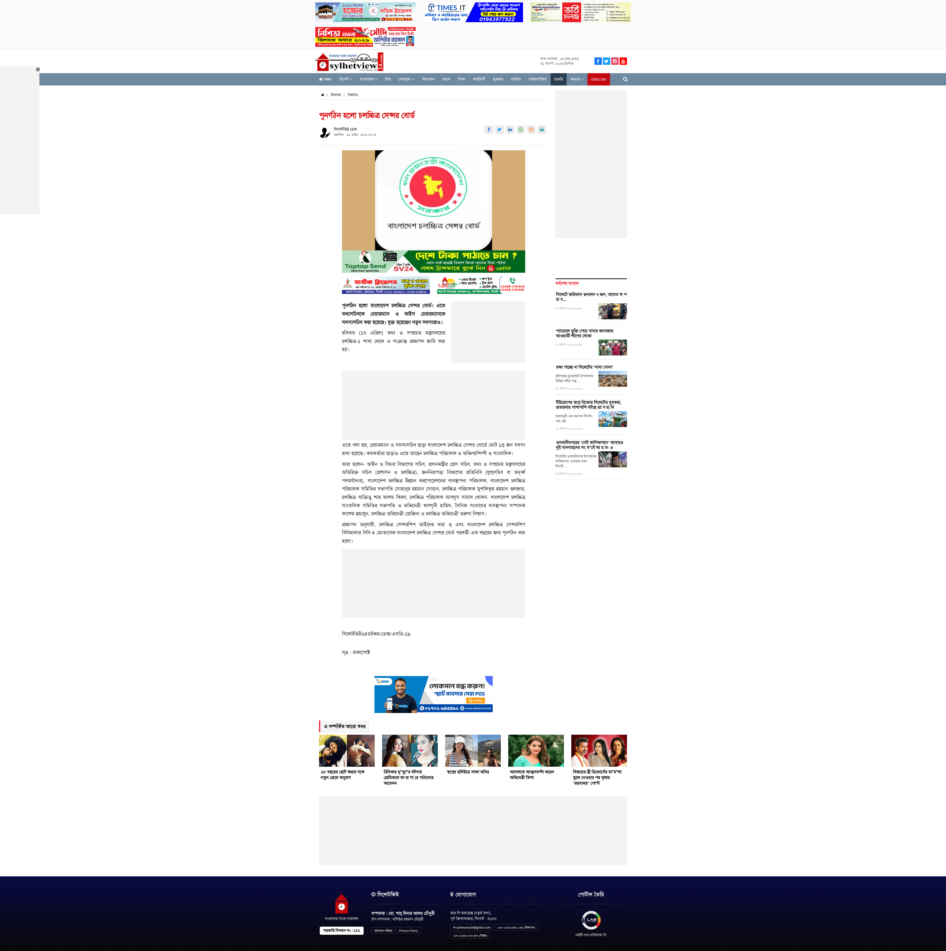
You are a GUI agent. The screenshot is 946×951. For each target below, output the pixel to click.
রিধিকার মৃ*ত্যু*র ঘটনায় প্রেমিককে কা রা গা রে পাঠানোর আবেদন (409, 777)
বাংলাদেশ (367, 79)
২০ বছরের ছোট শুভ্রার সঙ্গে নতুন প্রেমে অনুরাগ (342, 775)
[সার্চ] (625, 79)
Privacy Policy (408, 931)
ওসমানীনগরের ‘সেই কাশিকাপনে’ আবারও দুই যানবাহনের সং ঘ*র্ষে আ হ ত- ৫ (589, 445)
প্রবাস (446, 79)
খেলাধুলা (405, 79)
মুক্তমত (498, 79)
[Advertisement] (488, 335)
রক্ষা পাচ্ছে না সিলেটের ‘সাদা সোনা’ (584, 367)
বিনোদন (428, 79)
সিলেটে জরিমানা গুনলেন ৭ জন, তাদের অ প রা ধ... (591, 296)
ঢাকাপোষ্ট (361, 652)
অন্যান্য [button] (576, 79)
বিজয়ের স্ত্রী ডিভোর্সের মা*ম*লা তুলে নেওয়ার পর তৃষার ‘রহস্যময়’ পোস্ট (597, 777)
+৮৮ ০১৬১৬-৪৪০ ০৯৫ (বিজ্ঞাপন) (516, 928)
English (598, 79)
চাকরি (558, 79)
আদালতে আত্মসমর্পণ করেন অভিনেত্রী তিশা (532, 775)
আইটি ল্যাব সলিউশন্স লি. (591, 935)
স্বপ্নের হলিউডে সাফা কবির (468, 772)
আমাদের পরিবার (383, 931)
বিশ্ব (388, 79)
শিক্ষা (461, 79)
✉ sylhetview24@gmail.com (471, 928)
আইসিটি (479, 79)
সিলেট (344, 79)
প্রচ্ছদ (327, 79)
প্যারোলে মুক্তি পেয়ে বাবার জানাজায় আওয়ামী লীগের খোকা (584, 333)
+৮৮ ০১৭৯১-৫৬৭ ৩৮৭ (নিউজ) (470, 936)
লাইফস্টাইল (538, 79)
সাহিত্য (516, 79)
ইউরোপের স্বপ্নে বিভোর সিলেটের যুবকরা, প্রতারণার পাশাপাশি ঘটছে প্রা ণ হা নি (588, 404)
